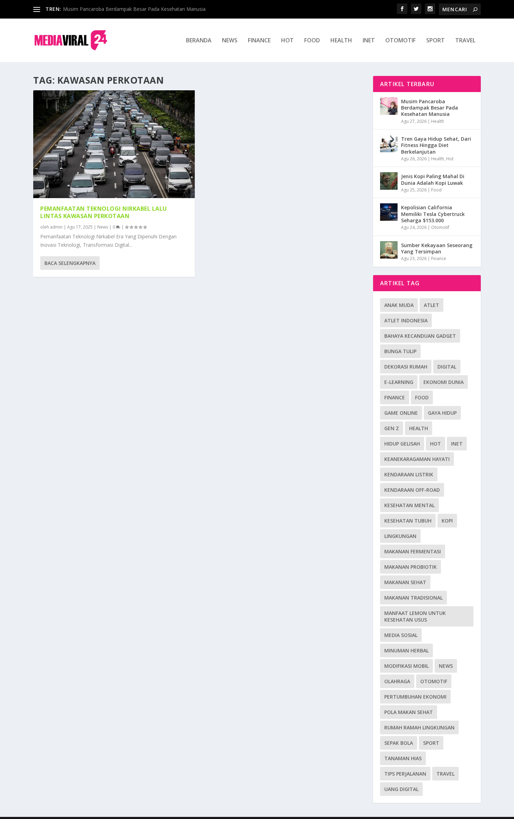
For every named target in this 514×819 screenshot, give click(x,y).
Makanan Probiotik (410, 567)
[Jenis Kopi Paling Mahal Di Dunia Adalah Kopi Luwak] (389, 181)
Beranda (199, 40)
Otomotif (400, 40)
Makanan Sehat (405, 582)
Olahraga (397, 681)
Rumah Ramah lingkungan (419, 727)
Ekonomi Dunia (443, 382)
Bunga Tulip (400, 351)
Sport (435, 40)
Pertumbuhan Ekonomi (415, 696)
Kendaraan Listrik (408, 474)
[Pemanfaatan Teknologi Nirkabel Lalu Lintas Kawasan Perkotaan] (114, 144)
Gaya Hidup (442, 413)
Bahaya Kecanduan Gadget (420, 335)
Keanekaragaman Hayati (417, 459)
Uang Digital (401, 789)
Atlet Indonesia (406, 320)
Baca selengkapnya (69, 263)
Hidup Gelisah (402, 443)
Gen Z (391, 428)
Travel (465, 40)
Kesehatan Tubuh (407, 520)
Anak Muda (399, 305)
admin (56, 227)
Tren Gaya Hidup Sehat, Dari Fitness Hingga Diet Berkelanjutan (436, 145)
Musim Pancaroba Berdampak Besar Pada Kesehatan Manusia (134, 9)
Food (312, 40)
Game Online (401, 413)
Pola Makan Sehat (408, 712)
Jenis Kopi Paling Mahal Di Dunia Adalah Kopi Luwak (432, 179)
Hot (287, 40)
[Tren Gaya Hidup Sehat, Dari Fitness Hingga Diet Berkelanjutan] (389, 143)
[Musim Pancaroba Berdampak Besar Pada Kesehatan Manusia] (389, 106)
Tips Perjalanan (405, 773)
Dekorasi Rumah (405, 366)
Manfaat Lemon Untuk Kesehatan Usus (415, 616)
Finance (259, 40)
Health (341, 40)
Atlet (431, 305)
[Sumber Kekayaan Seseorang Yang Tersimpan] (389, 250)
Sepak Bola (398, 743)
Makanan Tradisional (413, 597)
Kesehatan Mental (409, 505)
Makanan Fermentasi (412, 551)
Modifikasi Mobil (406, 666)
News (229, 40)
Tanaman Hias (403, 758)
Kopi (447, 520)
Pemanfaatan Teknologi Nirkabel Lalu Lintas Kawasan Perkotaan (103, 212)
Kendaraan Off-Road (412, 489)
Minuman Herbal (406, 650)
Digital (446, 366)
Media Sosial (400, 635)
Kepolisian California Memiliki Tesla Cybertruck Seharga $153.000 (433, 213)
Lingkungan (400, 536)
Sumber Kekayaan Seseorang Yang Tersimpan (436, 248)
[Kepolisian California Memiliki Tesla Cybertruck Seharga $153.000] (389, 212)
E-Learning (398, 382)
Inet (369, 40)
